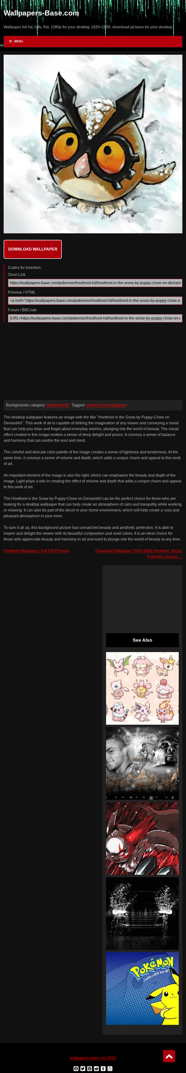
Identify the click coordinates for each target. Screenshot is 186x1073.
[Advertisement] (93, 362)
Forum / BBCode (22, 310)
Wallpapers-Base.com (41, 13)
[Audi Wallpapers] (142, 913)
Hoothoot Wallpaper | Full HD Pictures (36, 551)
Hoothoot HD (57, 405)
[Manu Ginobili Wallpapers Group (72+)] (142, 763)
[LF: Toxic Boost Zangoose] (142, 838)
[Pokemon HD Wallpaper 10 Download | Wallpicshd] (142, 988)
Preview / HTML (22, 292)
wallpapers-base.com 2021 (93, 1058)
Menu (18, 41)
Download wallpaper (32, 249)
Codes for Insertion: (24, 268)
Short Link (16, 275)
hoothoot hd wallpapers (106, 405)
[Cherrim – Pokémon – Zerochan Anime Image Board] (142, 688)
